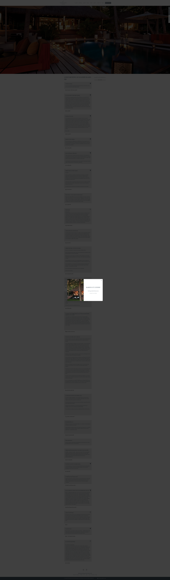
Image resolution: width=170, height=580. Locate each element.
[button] (101, 280)
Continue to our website (93, 293)
